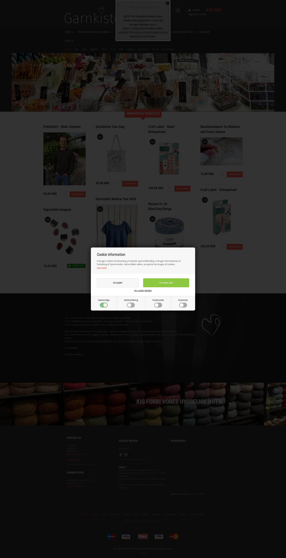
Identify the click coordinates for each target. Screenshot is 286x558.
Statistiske (183, 300)
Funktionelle (158, 300)
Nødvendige (104, 300)
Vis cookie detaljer (143, 291)
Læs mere (102, 267)
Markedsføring (131, 300)
